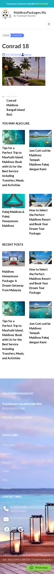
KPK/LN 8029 (42, 3)
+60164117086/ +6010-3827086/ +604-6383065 (28, 508)
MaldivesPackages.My (30, 12)
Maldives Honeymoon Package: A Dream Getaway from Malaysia (13, 281)
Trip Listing (8, 444)
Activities (7, 453)
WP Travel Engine (13, 564)
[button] (38, 568)
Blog (4, 479)
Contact (6, 488)
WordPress (44, 564)
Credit (5, 471)
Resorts (6, 462)
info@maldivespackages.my (24, 517)
